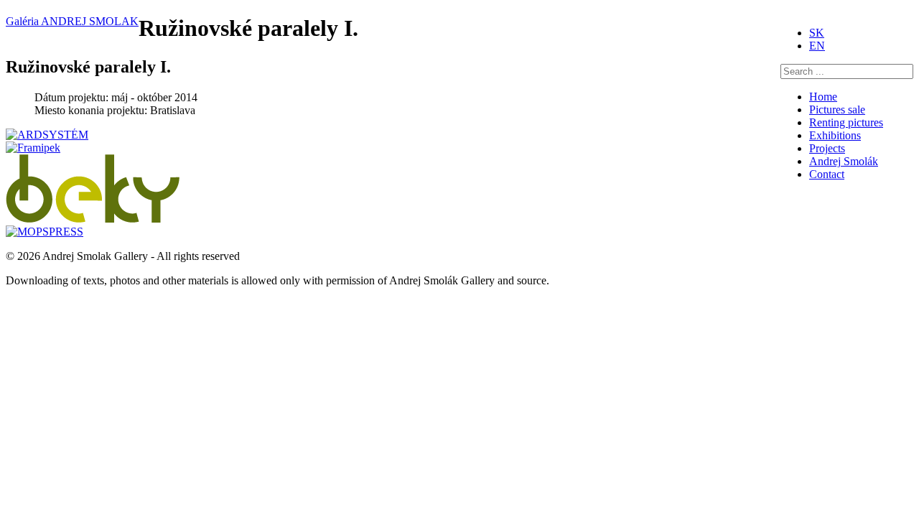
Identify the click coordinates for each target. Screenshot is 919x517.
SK (816, 33)
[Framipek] (33, 147)
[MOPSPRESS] (44, 231)
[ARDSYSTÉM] (47, 135)
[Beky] (92, 219)
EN (817, 45)
